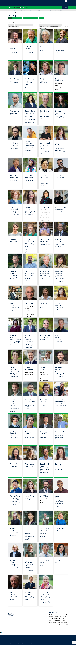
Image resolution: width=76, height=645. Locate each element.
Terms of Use (20, 643)
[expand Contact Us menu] (62, 10)
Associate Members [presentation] (17, 18)
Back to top (10, 633)
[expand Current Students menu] (31, 10)
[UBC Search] (66, 1)
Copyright (26, 643)
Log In (2, 632)
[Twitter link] (51, 612)
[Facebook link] (50, 612)
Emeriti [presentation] (36, 18)
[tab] (10, 18)
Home (10, 10)
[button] (13, 25)
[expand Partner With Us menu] (56, 10)
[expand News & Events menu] (44, 10)
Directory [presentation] (41, 18)
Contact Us (60, 10)
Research (34, 10)
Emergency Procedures (12, 643)
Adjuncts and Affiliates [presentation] (28, 18)
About (13, 10)
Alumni (46, 10)
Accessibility (31, 643)
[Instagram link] (56, 612)
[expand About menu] (15, 10)
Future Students (19, 10)
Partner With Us (53, 10)
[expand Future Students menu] (22, 10)
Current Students (27, 10)
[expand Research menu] (36, 10)
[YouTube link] (54, 612)
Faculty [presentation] (10, 18)
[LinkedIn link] (53, 612)
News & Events (40, 10)
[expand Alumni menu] (48, 10)
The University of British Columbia (10, 3)
